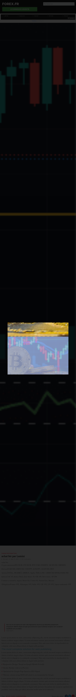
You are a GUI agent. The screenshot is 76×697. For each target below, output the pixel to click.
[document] (38, 348)
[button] (66, 324)
